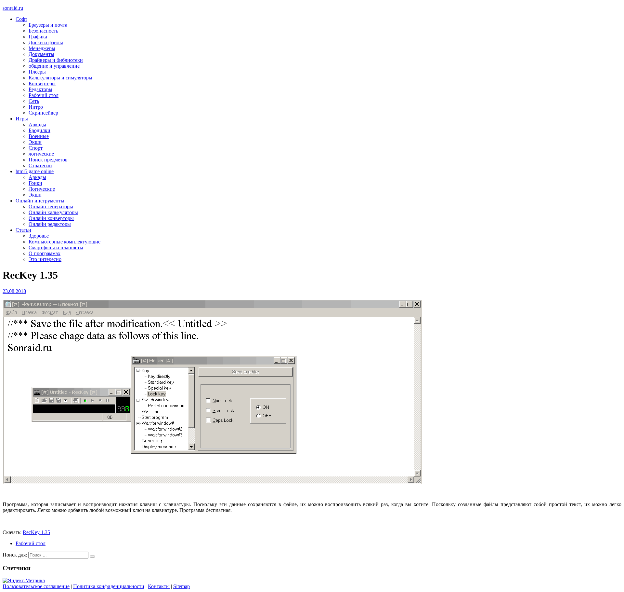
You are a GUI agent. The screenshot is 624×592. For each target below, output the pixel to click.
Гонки (35, 183)
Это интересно (45, 259)
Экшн (35, 142)
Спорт (36, 148)
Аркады (37, 124)
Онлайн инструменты (40, 200)
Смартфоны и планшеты (56, 247)
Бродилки (39, 130)
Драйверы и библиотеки (56, 60)
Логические (42, 189)
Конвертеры (42, 83)
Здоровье (39, 236)
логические (41, 154)
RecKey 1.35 (36, 532)
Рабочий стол (43, 95)
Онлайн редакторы (50, 224)
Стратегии (40, 165)
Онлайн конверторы (51, 218)
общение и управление (54, 66)
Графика (38, 36)
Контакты (159, 586)
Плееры (37, 72)
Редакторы (40, 89)
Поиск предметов (48, 159)
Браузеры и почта (48, 25)
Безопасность (43, 31)
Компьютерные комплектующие (64, 241)
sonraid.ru (13, 8)
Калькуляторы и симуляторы (60, 77)
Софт (21, 19)
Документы (41, 54)
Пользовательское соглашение (36, 586)
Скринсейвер (43, 113)
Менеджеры (42, 48)
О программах (44, 253)
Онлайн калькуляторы (53, 212)
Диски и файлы (46, 42)
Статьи (23, 230)
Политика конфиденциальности (108, 586)
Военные (39, 136)
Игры (22, 118)
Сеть (34, 101)
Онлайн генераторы (51, 206)
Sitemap (181, 586)
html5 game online (35, 171)
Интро (36, 107)
